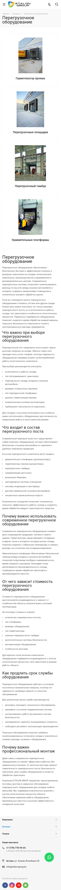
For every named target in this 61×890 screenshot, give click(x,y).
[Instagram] (12, 885)
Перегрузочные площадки (30, 132)
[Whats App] (25, 885)
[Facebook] (5, 885)
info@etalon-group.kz (16, 867)
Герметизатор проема (30, 78)
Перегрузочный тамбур (30, 186)
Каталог (6, 826)
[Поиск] (56, 4)
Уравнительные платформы (30, 240)
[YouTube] (19, 885)
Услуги (5, 833)
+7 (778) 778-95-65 (16, 848)
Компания (7, 819)
